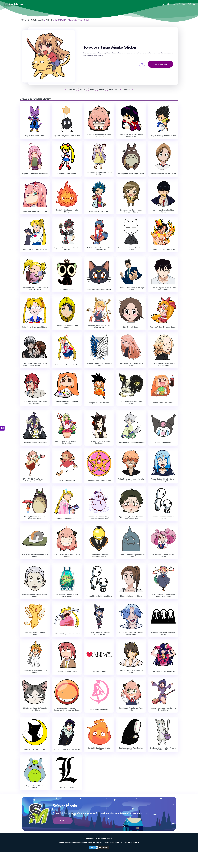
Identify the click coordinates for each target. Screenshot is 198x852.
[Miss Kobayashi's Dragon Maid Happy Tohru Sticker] (163, 578)
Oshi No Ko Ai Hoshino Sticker (163, 672)
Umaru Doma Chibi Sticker (163, 403)
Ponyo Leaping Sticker (67, 480)
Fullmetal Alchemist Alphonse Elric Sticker (131, 556)
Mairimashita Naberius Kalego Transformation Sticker (99, 518)
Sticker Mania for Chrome (69, 842)
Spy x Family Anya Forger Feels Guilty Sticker (99, 135)
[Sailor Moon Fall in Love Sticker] (66, 348)
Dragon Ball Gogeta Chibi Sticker (163, 136)
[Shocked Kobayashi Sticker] (66, 654)
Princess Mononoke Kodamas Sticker (163, 518)
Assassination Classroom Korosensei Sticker (99, 556)
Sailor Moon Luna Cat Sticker (35, 749)
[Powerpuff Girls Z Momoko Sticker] (163, 310)
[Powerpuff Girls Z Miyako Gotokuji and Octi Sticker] (34, 271)
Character (71, 89)
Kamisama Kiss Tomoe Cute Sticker (131, 443)
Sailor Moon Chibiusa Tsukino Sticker (163, 556)
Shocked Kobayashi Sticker (67, 672)
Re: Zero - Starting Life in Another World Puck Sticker (163, 749)
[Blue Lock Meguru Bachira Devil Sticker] (131, 654)
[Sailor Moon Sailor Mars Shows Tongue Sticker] (131, 118)
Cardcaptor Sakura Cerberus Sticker (35, 633)
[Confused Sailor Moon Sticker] (66, 501)
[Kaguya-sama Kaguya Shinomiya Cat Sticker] (98, 425)
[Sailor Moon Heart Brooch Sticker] (98, 463)
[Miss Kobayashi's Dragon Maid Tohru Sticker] (98, 309)
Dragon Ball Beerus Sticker (35, 136)
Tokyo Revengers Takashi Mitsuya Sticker (35, 595)
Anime (82, 89)
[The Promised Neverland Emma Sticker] (34, 654)
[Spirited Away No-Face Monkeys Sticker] (163, 616)
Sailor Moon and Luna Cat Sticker (34, 249)
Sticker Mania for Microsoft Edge (94, 842)
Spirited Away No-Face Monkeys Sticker (163, 633)
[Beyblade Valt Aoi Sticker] (98, 194)
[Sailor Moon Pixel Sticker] (66, 156)
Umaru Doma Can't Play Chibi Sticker (67, 402)
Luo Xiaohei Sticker (67, 289)
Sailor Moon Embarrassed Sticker (34, 327)
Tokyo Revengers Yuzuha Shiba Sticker (131, 364)
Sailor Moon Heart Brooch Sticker (99, 480)
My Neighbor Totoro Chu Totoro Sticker (35, 787)
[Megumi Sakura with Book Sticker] (34, 156)
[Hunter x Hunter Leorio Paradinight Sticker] (131, 271)
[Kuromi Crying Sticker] (163, 425)
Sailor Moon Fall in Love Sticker (67, 365)
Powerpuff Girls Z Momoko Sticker (163, 327)
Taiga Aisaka (113, 89)
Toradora (127, 89)
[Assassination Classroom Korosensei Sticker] (98, 538)
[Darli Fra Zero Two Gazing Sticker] (34, 194)
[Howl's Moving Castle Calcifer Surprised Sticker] (98, 732)
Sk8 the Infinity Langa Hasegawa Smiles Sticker (131, 633)
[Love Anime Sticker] (98, 654)
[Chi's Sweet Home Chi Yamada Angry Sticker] (34, 692)
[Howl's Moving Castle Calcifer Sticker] (66, 194)
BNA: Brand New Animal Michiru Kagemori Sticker (99, 249)
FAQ (111, 842)
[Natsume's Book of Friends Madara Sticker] (34, 538)
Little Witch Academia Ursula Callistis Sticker (99, 633)
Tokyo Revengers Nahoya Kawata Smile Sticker (131, 480)
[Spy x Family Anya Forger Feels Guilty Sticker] (98, 118)
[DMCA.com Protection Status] (99, 849)
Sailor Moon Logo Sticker (99, 709)
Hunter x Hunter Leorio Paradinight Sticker (131, 289)
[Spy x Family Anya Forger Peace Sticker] (131, 692)
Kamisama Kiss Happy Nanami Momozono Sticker (131, 211)
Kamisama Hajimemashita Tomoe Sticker (131, 249)
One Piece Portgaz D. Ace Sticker (163, 249)
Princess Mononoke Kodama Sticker (98, 596)
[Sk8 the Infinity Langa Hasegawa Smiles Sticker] (131, 616)
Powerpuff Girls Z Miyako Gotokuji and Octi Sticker (35, 289)
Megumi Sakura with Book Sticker (35, 174)
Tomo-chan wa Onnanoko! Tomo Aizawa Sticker (35, 402)
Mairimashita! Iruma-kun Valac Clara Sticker (66, 442)
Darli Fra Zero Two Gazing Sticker (35, 211)
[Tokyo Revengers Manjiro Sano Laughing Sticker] (163, 347)
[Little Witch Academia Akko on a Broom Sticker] (163, 692)
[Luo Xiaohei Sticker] (66, 272)
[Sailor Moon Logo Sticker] (98, 692)
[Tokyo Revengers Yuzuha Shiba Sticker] (131, 347)
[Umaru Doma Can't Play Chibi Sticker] (66, 385)
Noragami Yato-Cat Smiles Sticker (67, 749)
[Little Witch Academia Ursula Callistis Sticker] (98, 616)
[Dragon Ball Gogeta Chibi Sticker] (163, 119)
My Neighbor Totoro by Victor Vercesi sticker (67, 595)
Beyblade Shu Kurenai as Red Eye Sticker (67, 249)
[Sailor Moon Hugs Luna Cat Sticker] (66, 617)
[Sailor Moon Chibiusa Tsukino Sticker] (163, 538)
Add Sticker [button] (160, 64)
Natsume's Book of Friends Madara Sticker (35, 556)
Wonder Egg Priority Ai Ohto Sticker (67, 327)
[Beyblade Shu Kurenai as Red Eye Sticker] (66, 231)
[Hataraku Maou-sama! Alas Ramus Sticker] (98, 156)
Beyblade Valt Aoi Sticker (99, 211)
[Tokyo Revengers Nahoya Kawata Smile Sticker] (131, 463)
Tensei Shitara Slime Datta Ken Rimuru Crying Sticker (163, 480)
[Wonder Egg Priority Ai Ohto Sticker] (66, 309)
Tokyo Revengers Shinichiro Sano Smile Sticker (163, 289)
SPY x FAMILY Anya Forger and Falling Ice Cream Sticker (35, 480)
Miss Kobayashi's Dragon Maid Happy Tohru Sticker (163, 595)
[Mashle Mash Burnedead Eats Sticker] (163, 194)
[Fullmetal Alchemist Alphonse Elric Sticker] (131, 538)
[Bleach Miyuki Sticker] (131, 310)
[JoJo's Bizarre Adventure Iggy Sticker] (131, 385)
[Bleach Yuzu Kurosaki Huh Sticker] (163, 156)
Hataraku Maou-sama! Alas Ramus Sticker (99, 173)
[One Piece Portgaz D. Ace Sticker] (163, 232)
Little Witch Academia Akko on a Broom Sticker (163, 709)
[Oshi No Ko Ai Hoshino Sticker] (163, 654)
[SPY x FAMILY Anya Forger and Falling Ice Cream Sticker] (34, 463)
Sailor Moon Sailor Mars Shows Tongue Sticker (131, 135)
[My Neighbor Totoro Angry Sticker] (131, 156)
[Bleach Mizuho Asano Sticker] (131, 579)
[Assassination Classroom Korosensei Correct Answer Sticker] (66, 692)
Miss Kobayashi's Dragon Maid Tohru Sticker (98, 327)
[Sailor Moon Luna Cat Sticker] (34, 732)
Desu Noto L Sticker (67, 787)
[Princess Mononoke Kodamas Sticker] (163, 500)
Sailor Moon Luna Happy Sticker (99, 289)
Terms (129, 842)
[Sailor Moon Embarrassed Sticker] (34, 310)
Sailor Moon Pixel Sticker (66, 174)
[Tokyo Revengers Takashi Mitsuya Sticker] (34, 578)
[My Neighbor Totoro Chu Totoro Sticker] (34, 769)
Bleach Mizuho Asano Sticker (131, 596)
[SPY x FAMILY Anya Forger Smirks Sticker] (66, 538)
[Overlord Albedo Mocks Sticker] (34, 425)
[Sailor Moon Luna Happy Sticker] (98, 272)
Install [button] (62, 821)
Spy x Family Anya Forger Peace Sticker (131, 709)
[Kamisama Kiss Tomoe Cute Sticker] (131, 425)
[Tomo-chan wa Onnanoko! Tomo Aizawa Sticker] (34, 385)
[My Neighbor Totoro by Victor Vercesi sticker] (66, 578)
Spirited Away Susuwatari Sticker (67, 136)
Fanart (101, 89)
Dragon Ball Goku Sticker (99, 403)
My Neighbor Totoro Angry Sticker (131, 174)
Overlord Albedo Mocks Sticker (35, 443)
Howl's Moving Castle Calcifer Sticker (66, 211)
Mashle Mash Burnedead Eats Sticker (163, 211)
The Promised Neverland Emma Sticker (35, 671)
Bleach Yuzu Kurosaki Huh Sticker (163, 174)
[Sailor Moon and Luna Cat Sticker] (34, 232)
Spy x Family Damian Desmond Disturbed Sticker (131, 518)
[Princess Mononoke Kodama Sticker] (98, 579)
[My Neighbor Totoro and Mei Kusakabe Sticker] (34, 500)
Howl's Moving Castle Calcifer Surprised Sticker (99, 749)
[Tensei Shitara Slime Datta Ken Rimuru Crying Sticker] (163, 463)
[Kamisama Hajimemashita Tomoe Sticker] (131, 231)
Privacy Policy (120, 842)
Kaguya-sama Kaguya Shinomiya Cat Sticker (99, 442)
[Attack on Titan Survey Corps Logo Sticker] (98, 347)
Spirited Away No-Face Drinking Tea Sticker (131, 749)
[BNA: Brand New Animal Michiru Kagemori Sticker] (98, 231)
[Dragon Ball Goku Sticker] (98, 386)
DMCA (136, 842)
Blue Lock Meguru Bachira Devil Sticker (131, 671)
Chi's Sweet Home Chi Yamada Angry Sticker (35, 709)
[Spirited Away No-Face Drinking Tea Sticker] (131, 732)
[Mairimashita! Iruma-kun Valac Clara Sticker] (66, 425)
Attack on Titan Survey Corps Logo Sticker (99, 364)
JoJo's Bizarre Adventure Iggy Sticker (131, 402)
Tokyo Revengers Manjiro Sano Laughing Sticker (163, 364)
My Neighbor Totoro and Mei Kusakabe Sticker (34, 518)
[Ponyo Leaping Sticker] (66, 463)
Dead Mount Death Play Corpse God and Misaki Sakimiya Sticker (35, 364)
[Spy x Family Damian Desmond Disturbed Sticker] (131, 500)
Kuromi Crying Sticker (163, 443)
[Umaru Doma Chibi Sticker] (163, 386)
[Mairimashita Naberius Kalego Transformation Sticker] (98, 500)
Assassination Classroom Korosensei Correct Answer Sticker (67, 709)
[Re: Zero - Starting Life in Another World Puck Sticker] (163, 732)
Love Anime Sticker (99, 672)
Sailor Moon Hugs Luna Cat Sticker (67, 634)
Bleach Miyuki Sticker (131, 327)
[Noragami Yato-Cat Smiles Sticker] (66, 732)
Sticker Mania (13, 4)
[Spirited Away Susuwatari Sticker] (66, 119)
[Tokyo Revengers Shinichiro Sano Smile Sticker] (163, 271)
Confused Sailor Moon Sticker (67, 518)
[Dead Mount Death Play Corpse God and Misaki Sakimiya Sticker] (34, 347)
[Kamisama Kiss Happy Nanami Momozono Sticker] (131, 194)
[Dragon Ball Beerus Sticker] (34, 119)
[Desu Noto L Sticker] (66, 770)
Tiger (92, 89)
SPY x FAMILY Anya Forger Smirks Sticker (67, 556)
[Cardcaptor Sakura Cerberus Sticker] (34, 616)
